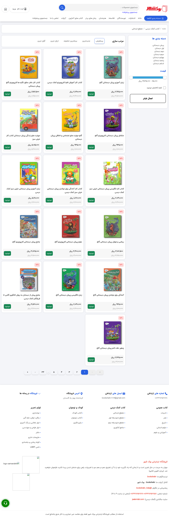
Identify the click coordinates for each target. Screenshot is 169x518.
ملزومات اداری (33, 437)
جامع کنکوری (119, 427)
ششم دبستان (158, 63)
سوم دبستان (159, 54)
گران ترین (41, 41)
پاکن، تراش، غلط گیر (31, 418)
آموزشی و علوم (160, 432)
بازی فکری (77, 423)
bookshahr (150, 482)
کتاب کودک (77, 413)
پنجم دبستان (158, 60)
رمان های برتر (90, 18)
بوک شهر (140, 482)
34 (43, 372)
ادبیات (163, 413)
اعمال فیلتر (148, 98)
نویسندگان (121, 18)
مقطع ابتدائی (137, 29)
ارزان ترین (54, 41)
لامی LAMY (34, 447)
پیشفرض (99, 41)
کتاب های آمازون (76, 18)
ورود (14, 9)
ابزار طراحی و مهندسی (30, 427)
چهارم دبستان (158, 57)
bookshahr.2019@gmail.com (113, 398)
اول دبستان (159, 48)
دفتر (37, 432)
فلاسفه (111, 18)
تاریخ (164, 423)
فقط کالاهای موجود (154, 88)
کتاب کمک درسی (152, 29)
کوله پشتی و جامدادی (30, 442)
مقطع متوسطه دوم (116, 423)
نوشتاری (35, 413)
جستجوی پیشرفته (129, 12)
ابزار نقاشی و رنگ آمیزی (29, 423)
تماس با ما (54, 18)
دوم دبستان (159, 51)
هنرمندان (102, 18)
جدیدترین (86, 41)
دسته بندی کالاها (154, 18)
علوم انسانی (161, 427)
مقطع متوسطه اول (116, 418)
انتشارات (131, 18)
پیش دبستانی (158, 45)
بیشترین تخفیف (70, 41)
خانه (140, 18)
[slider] (165, 77)
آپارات (63, 18)
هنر (164, 418)
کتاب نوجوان (76, 418)
